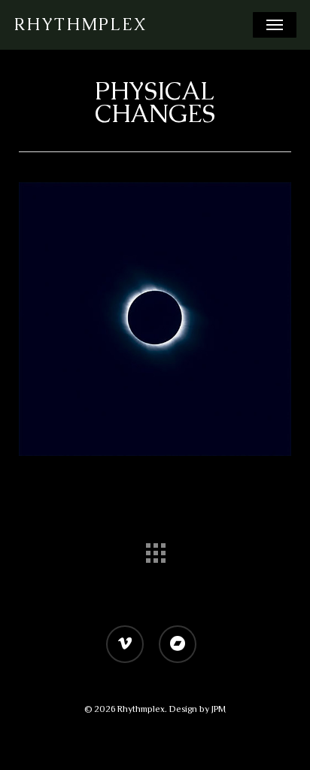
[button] (274, 25)
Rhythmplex (80, 25)
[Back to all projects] (155, 549)
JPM (218, 709)
